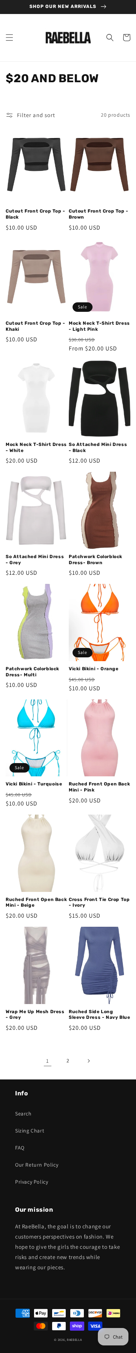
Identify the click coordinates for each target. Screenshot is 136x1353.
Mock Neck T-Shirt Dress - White (36, 447)
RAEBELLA (74, 1339)
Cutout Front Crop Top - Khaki (35, 326)
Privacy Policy (31, 1181)
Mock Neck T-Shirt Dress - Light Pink (99, 326)
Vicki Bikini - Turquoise (34, 784)
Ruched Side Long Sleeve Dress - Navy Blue (99, 1014)
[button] (9, 37)
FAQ (20, 1147)
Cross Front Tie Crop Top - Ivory (99, 902)
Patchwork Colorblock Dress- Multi (32, 671)
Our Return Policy (36, 1164)
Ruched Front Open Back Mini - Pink (99, 787)
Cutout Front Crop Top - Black (35, 214)
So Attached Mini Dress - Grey (35, 559)
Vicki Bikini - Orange (94, 668)
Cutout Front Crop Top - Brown (98, 214)
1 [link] (47, 1060)
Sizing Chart (29, 1130)
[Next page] (88, 1061)
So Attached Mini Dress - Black (98, 447)
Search (23, 1113)
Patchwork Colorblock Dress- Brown (95, 559)
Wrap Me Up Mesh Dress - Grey (35, 1014)
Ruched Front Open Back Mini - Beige (36, 902)
